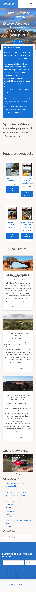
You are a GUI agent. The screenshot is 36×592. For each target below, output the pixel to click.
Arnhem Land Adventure (12, 179)
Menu (32, 3)
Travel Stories (12, 104)
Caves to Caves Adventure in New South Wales (18, 396)
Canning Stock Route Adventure (12, 224)
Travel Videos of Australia (8, 4)
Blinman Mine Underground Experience (18, 335)
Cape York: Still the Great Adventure (27, 224)
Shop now (18, 41)
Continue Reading (21, 307)
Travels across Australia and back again (18, 276)
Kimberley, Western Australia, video (27, 180)
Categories (9, 531)
